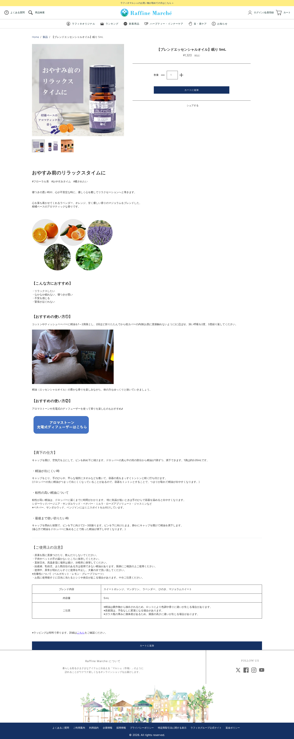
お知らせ (222, 23)
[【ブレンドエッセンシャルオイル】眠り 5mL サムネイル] (38, 146)
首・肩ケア (200, 23)
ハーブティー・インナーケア (166, 23)
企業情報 (107, 727)
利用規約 (94, 727)
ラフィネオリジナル (83, 23)
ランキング (112, 23)
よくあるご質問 (60, 727)
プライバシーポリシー (142, 727)
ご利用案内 (79, 727)
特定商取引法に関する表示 (172, 727)
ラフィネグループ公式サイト (206, 727)
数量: (156, 75)
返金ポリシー (233, 727)
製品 (45, 37)
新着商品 (134, 23)
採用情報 (121, 727)
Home (35, 37)
